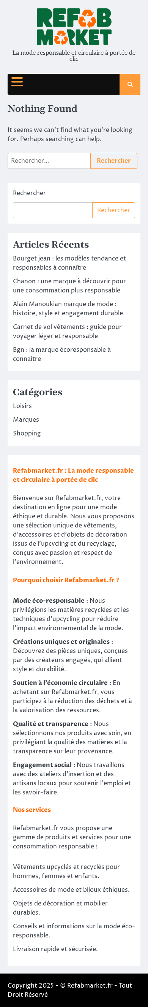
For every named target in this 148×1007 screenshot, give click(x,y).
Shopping (27, 433)
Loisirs (22, 406)
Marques (26, 420)
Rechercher (29, 193)
